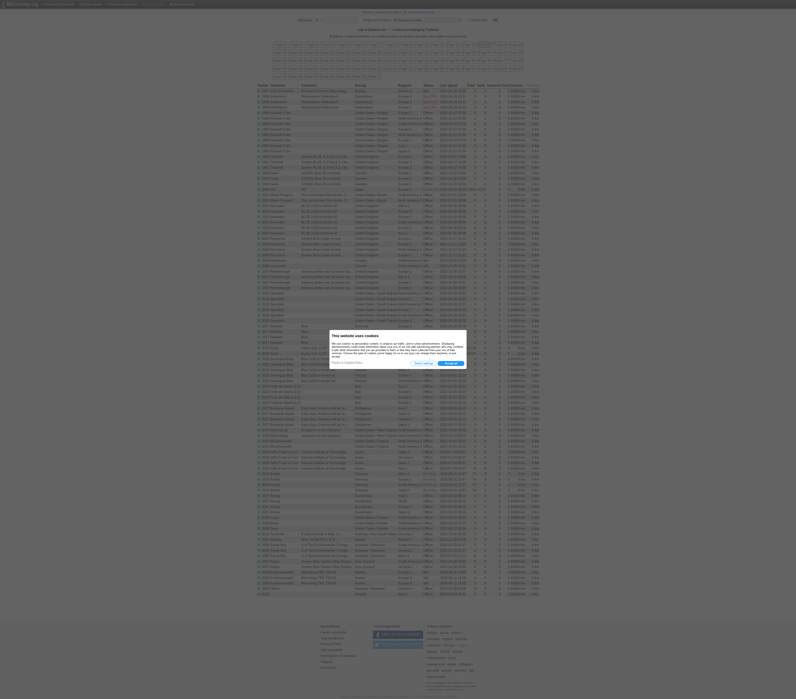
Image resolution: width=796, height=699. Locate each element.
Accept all (451, 363)
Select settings (423, 363)
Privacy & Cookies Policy (347, 362)
